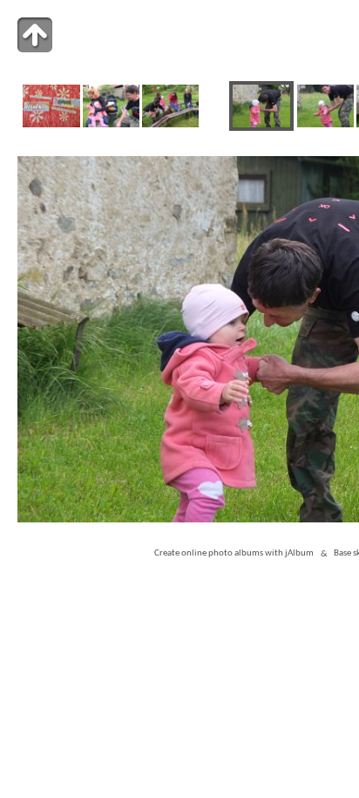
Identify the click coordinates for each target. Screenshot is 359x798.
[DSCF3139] (51, 124)
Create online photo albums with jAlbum (234, 554)
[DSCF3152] (325, 124)
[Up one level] (34, 34)
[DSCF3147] (170, 124)
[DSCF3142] (111, 124)
